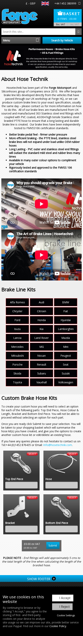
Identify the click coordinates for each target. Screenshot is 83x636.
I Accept (64, 598)
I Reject (64, 606)
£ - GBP (31, 3)
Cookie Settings (66, 615)
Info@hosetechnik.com (57, 445)
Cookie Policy (57, 626)
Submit (52, 545)
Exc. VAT (60, 24)
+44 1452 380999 (65, 3)
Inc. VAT (74, 24)
